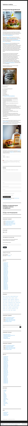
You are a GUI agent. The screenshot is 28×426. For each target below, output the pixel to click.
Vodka (4, 405)
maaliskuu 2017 (6, 287)
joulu (14, 302)
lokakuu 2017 (5, 375)
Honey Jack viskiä (5, 121)
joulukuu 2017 (6, 373)
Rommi (5, 400)
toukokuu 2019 (6, 364)
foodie (3, 161)
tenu (6, 308)
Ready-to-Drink (6, 399)
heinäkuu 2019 (6, 268)
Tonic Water (5, 402)
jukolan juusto (18, 302)
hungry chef (9, 161)
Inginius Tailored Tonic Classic (10, 319)
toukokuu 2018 (6, 370)
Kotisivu (4, 189)
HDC (3, 302)
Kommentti (4, 171)
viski (6, 162)
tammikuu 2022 (6, 262)
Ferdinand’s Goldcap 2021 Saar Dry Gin (9, 335)
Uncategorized (11, 160)
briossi (14, 160)
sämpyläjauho (4, 162)
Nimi (3, 182)
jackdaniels (15, 161)
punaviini (17, 305)
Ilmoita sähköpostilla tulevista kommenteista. (9, 193)
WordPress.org (6, 415)
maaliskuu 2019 (6, 365)
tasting (4, 308)
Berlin (4, 296)
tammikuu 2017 (6, 289)
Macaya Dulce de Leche (7, 334)
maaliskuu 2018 (6, 372)
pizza (15, 305)
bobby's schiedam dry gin (14, 296)
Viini (4, 404)
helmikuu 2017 (6, 288)
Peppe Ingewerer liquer (8, 321)
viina (17, 308)
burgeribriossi (16, 160)
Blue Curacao (8, 296)
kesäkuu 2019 (5, 363)
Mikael (5, 160)
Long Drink (5, 398)
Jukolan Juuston (7, 43)
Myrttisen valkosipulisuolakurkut (12, 38)
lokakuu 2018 (5, 368)
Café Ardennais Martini (7, 336)
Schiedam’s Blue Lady (7, 338)
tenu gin (9, 308)
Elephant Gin (17, 299)
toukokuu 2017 (6, 285)
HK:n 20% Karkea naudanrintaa (10, 62)
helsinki (6, 302)
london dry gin (5, 305)
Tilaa (5, 247)
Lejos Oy (18, 150)
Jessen (8, 37)
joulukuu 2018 (6, 367)
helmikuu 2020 (6, 265)
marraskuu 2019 (6, 266)
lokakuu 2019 (5, 267)
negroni (12, 305)
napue (9, 305)
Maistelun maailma (8, 4)
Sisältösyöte (5, 413)
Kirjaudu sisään (6, 412)
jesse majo (17, 161)
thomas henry (14, 308)
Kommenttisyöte (6, 414)
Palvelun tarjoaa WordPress (11, 419)
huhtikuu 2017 (6, 286)
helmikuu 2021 (6, 264)
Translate (9, 255)
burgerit (19, 160)
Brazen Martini (6, 337)
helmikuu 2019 (6, 366)
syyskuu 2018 (5, 369)
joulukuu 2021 (6, 263)
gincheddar (6, 161)
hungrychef (12, 161)
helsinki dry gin (10, 302)
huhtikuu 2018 (6, 371)
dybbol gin (12, 299)
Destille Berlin (5, 299)
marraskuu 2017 (6, 374)
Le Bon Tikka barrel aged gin (10, 317)
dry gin (9, 299)
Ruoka (4, 401)
